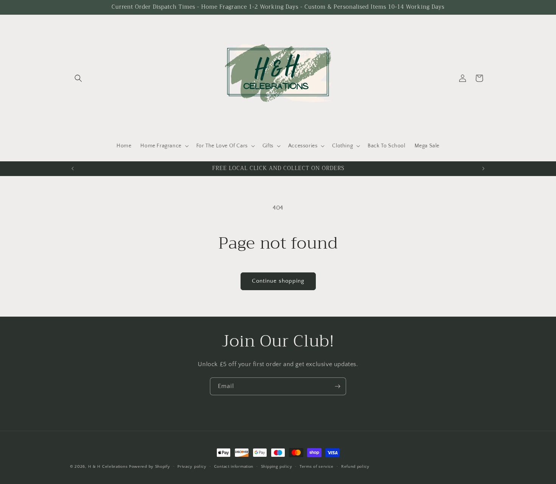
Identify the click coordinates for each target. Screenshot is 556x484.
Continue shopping (278, 281)
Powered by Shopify (149, 466)
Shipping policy (276, 466)
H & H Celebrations (108, 466)
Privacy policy (192, 466)
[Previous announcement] (72, 168)
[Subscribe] (337, 386)
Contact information (233, 466)
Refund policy (355, 466)
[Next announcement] (483, 168)
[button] (78, 78)
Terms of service (317, 466)
